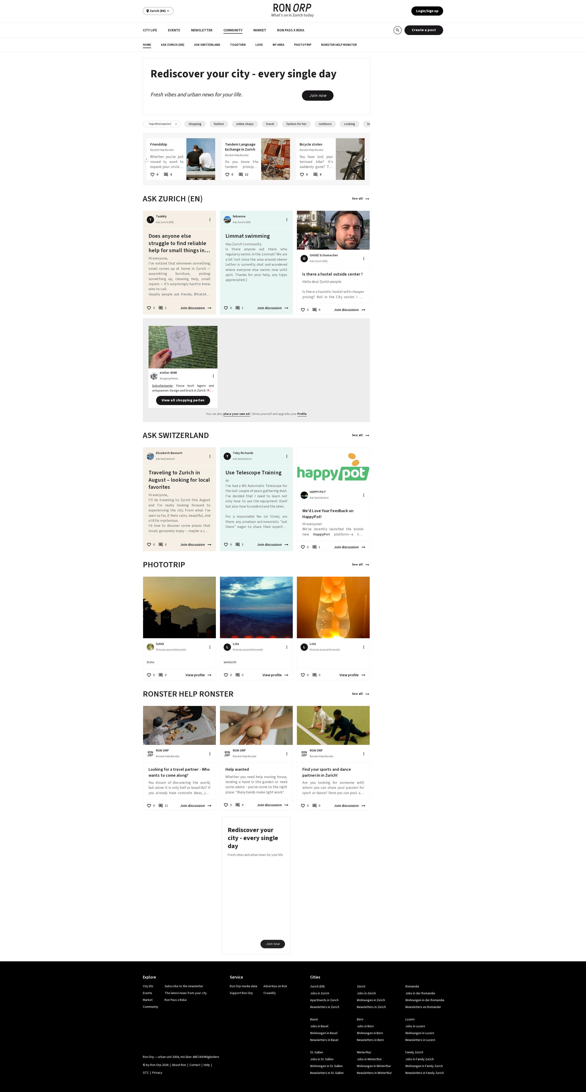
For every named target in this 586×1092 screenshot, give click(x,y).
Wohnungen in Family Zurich (424, 1066)
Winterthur (364, 1052)
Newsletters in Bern (370, 1040)
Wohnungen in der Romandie (424, 1000)
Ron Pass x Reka (290, 30)
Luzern (410, 1019)
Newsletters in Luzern (420, 1040)
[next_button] (366, 159)
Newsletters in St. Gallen (327, 1073)
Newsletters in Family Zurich (424, 1073)
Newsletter (201, 30)
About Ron (179, 1065)
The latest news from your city (186, 993)
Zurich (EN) (317, 986)
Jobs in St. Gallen (322, 1059)
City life (150, 30)
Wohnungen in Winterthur (374, 1066)
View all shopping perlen (183, 400)
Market (259, 30)
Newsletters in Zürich (371, 1007)
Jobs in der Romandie (420, 993)
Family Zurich (414, 1052)
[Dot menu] (210, 219)
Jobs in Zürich (366, 993)
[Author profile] (227, 219)
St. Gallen (316, 1052)
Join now (317, 95)
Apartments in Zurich (324, 1000)
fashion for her (296, 124)
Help (207, 1065)
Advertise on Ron (275, 986)
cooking (349, 124)
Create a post (424, 29)
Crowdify (269, 993)
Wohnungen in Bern (370, 1033)
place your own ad (236, 414)
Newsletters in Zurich (324, 1007)
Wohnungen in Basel (323, 1033)
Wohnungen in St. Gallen (326, 1066)
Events (174, 30)
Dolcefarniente (162, 386)
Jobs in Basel (319, 1026)
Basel (314, 1019)
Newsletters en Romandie (423, 1007)
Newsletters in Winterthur (374, 1073)
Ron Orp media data (243, 986)
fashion (219, 124)
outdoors (325, 124)
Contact (195, 1065)
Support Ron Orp (241, 993)
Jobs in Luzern (415, 1026)
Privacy (157, 1072)
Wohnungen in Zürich (371, 1000)
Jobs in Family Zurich (419, 1059)
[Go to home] (292, 8)
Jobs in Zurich (319, 993)
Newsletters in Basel (324, 1040)
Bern (360, 1019)
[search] (397, 30)
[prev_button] (146, 159)
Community (232, 30)
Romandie (412, 986)
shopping (195, 124)
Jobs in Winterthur (369, 1059)
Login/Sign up (427, 11)
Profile (302, 414)
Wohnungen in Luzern (419, 1033)
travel (270, 124)
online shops (245, 124)
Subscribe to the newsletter (184, 986)
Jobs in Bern (365, 1026)
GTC (146, 1072)
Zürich (361, 986)
